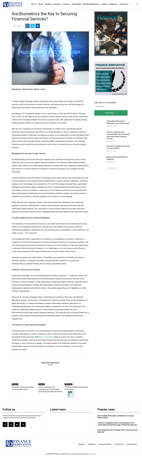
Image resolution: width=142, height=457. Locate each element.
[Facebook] (27, 26)
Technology (68, 384)
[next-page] (16, 396)
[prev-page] (13, 396)
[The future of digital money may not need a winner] (77, 376)
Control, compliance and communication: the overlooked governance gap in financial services (50, 389)
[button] (137, 4)
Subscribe (109, 113)
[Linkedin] (38, 26)
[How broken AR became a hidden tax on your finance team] (24, 376)
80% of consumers (45, 337)
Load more (111, 168)
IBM (23, 114)
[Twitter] (32, 26)
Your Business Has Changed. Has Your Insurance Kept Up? (117, 431)
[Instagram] (11, 424)
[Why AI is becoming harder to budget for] (99, 160)
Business (15, 384)
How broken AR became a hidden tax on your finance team (115, 417)
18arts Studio (92, 454)
